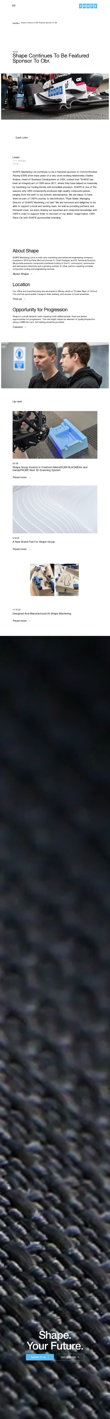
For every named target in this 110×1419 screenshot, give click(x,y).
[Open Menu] (13, 5)
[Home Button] (88, 6)
